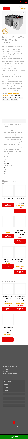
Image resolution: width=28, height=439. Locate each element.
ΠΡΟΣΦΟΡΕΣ (6, 387)
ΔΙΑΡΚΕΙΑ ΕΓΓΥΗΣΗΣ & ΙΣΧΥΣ (10, 402)
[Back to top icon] (14, 422)
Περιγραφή (14, 117)
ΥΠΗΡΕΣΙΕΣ (6, 384)
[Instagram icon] (14, 429)
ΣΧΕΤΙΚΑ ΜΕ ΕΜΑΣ (7, 381)
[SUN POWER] (12, 106)
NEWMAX (8, 202)
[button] (23, 13)
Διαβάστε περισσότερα (8, 205)
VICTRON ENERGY (20, 205)
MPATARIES (5, 97)
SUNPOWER (15, 97)
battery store (17, 95)
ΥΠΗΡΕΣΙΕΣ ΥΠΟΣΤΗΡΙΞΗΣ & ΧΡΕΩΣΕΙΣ (12, 398)
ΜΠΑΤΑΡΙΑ (20, 97)
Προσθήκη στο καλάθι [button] (20, 211)
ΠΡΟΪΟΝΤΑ (6, 390)
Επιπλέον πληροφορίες (14, 120)
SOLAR (10, 97)
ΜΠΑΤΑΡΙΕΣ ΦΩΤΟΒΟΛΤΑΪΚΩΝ (14, 93)
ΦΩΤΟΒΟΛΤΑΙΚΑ (14, 99)
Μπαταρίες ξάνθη (6, 99)
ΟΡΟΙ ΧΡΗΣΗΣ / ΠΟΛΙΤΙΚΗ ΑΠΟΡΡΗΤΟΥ (12, 405)
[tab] (14, 117)
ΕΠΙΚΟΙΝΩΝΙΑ (7, 393)
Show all (23, 8)
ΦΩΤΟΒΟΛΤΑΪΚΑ (5, 95)
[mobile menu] (26, 2)
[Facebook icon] (13, 429)
